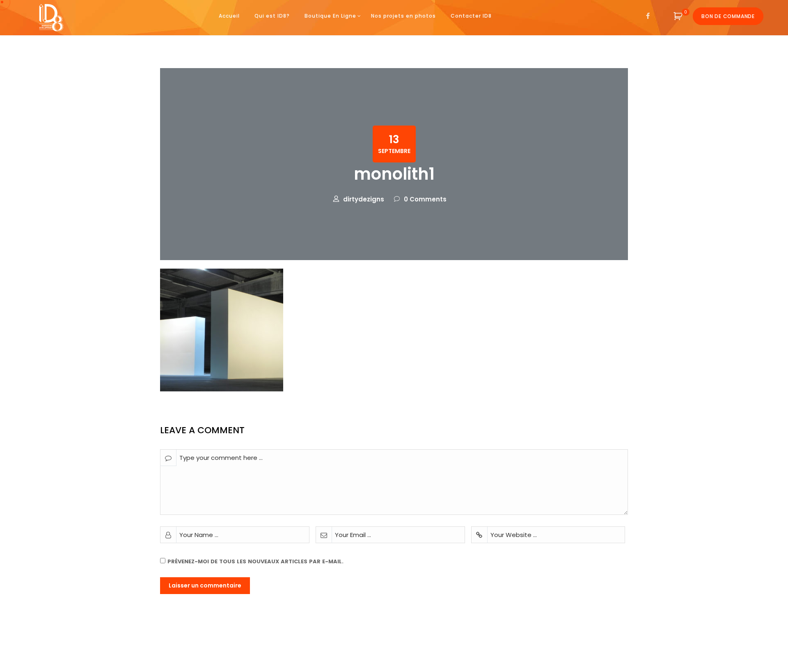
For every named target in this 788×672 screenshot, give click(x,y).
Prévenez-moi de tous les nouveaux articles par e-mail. (255, 561)
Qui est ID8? (272, 15)
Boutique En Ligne (330, 15)
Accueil (229, 15)
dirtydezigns (363, 199)
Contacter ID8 (471, 15)
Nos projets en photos (403, 15)
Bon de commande (728, 16)
